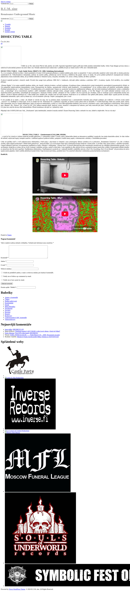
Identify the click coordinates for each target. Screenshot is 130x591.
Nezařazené (8, 308)
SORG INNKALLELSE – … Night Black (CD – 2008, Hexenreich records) (35, 335)
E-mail (3, 265)
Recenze (7, 312)
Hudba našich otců (11, 301)
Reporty (7, 314)
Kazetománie (9, 303)
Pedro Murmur (9, 333)
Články (9, 235)
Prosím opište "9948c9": (9, 287)
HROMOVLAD (18, 329)
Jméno (3, 261)
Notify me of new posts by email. (14, 280)
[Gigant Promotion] (12, 432)
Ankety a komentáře (11, 297)
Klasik (7, 305)
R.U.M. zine (9, 9)
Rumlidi (7, 30)
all (1, 43)
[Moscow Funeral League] (38, 491)
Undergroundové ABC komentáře (16, 317)
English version (10, 32)
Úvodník (8, 24)
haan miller (8, 329)
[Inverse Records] (30, 429)
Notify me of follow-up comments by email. (17, 276)
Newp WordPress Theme (17, 589)
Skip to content (5, 2)
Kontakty (8, 28)
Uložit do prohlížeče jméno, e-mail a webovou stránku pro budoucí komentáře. (28, 273)
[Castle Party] (19, 376)
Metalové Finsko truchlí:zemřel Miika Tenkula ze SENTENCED (38, 337)
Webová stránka (6, 269)
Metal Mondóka (10, 306)
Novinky (8, 310)
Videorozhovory (10, 319)
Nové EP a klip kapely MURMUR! (26, 333)
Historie (7, 26)
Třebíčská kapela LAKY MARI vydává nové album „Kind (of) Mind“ (37, 331)
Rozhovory (8, 316)
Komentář (4, 258)
